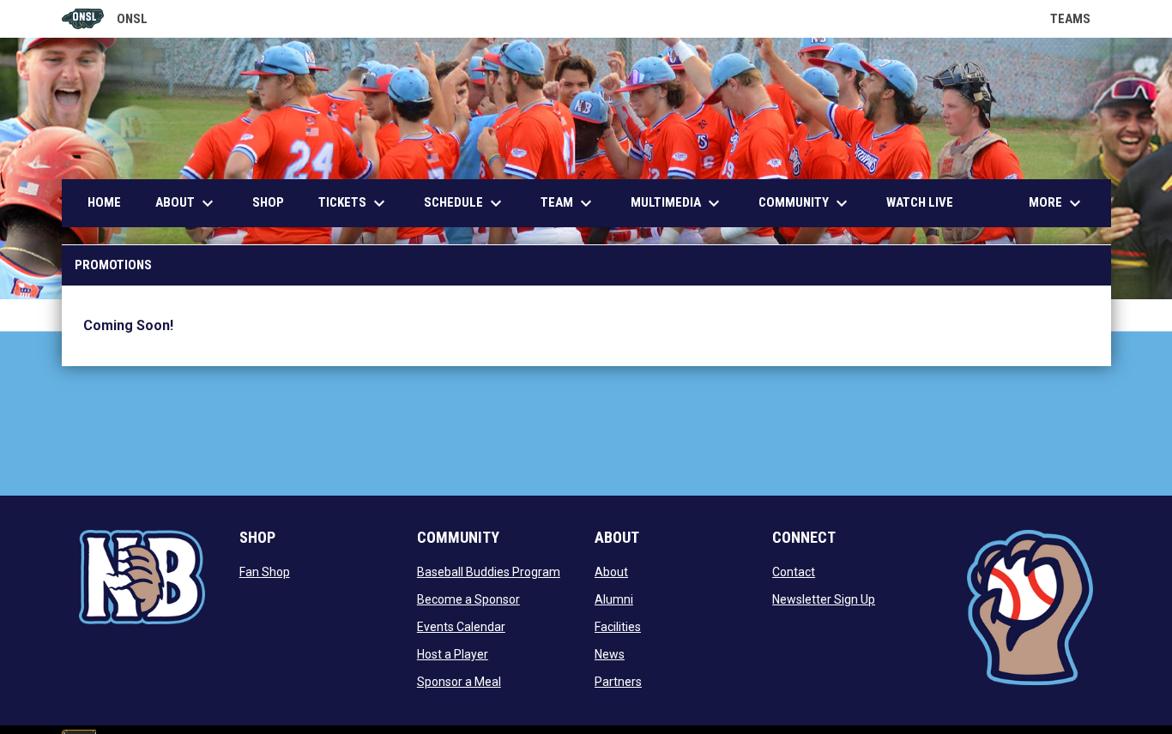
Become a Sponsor (468, 599)
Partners (618, 682)
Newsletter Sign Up (823, 599)
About (611, 572)
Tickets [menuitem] (354, 203)
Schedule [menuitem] (465, 203)
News (610, 654)
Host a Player (452, 654)
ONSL (105, 20)
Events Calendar (461, 627)
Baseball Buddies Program (488, 572)
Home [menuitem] (104, 202)
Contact (793, 572)
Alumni (614, 599)
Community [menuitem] (805, 203)
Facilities (618, 627)
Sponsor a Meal (459, 682)
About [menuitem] (186, 203)
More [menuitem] (1057, 203)
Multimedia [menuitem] (677, 203)
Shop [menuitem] (268, 202)
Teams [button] (1080, 19)
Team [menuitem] (568, 203)
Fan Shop (264, 572)
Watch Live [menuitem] (926, 202)
